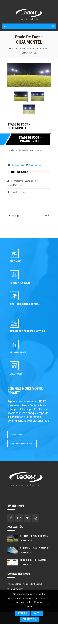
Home (12, 48)
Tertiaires (15, 261)
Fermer (22, 613)
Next (43, 75)
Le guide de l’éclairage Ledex (37, 560)
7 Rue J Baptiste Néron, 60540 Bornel (24, 584)
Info (37, 613)
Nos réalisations (22, 443)
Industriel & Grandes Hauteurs (27, 331)
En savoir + (29, 619)
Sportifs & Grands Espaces (25, 304)
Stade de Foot (24, 48)
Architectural (18, 352)
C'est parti (18, 434)
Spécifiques (16, 373)
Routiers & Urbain (20, 282)
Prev (14, 75)
